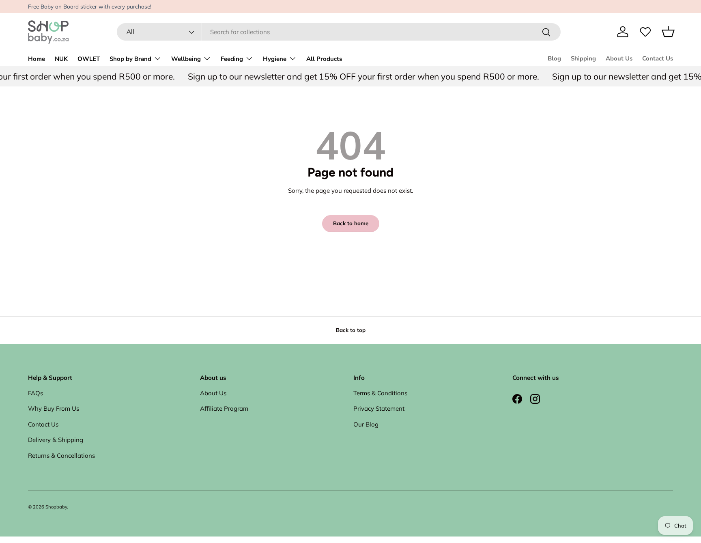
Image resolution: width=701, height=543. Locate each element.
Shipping (583, 58)
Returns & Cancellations (61, 455)
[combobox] (338, 32)
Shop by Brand (130, 59)
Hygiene (274, 59)
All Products (324, 59)
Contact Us (657, 58)
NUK (61, 59)
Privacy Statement (378, 408)
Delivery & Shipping (55, 440)
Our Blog (365, 424)
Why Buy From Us (53, 408)
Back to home (350, 223)
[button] (668, 32)
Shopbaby (56, 507)
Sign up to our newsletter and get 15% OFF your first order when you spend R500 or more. (357, 76)
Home (36, 59)
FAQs (35, 393)
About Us (619, 58)
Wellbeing (186, 59)
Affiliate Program (224, 408)
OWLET (88, 59)
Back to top (351, 330)
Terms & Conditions (380, 393)
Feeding (232, 59)
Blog (554, 58)
